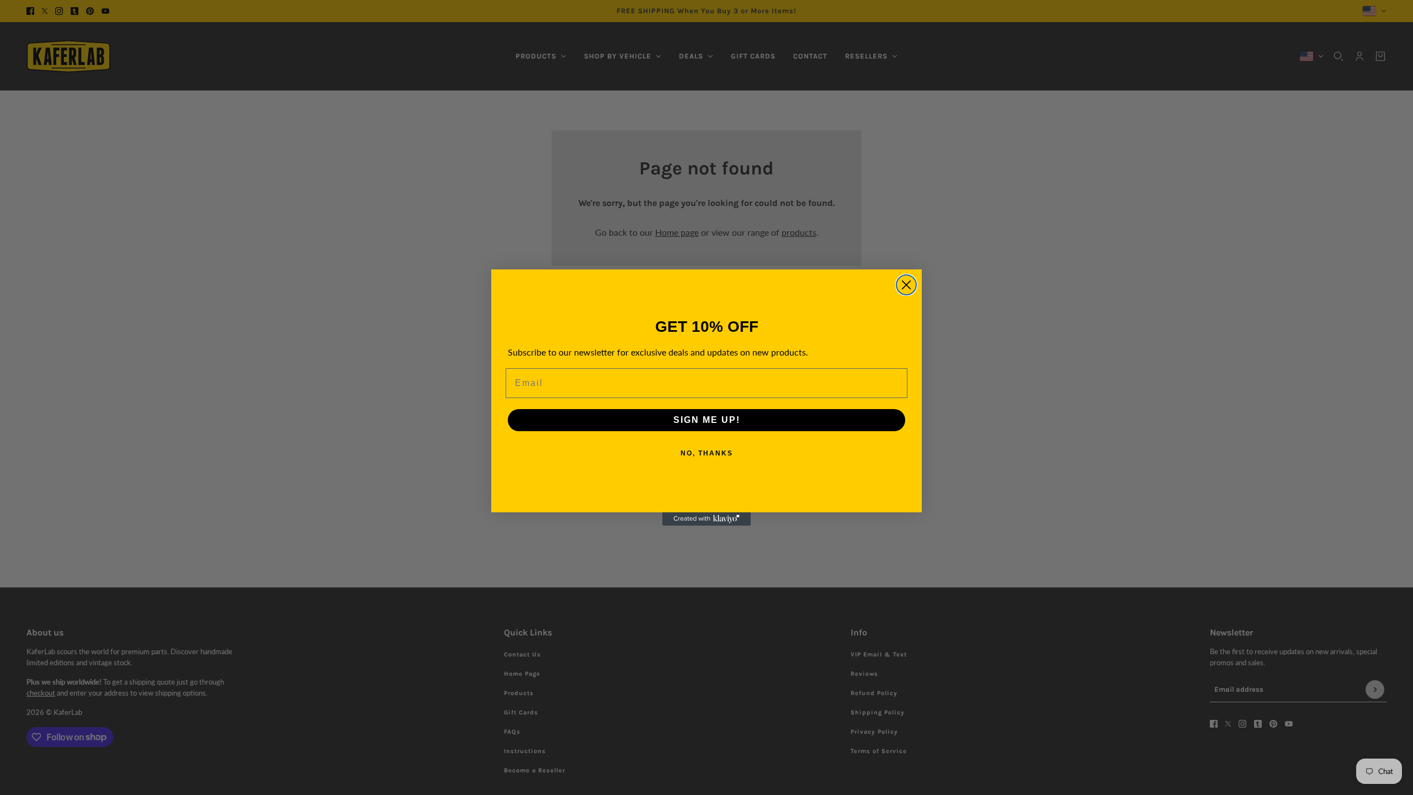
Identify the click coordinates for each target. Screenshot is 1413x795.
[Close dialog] (906, 285)
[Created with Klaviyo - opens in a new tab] (706, 519)
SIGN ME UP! (706, 420)
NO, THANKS (707, 453)
